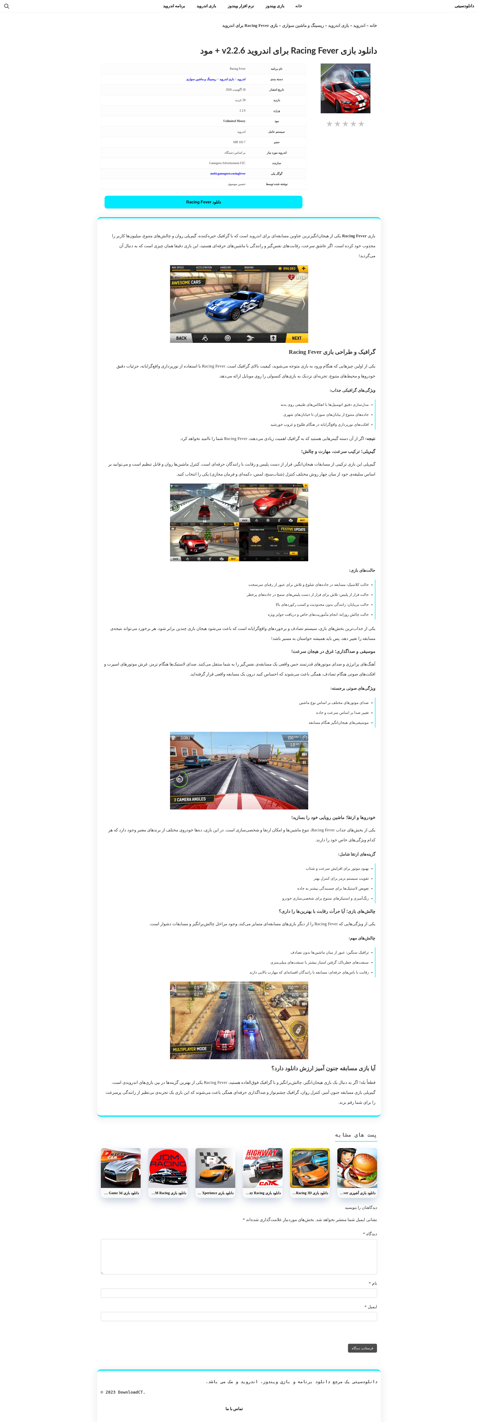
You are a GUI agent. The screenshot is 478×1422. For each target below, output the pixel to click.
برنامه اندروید (174, 6)
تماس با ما (234, 1409)
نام (373, 1283)
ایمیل (370, 1306)
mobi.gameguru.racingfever (227, 173)
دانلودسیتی (464, 5)
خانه (298, 6)
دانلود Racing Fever (203, 202)
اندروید (359, 25)
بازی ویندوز (275, 6)
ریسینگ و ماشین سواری (303, 25)
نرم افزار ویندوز (241, 6)
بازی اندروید (206, 6)
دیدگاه (370, 1234)
